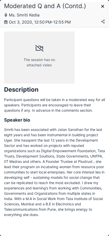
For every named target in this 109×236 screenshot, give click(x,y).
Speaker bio (17, 120)
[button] (102, 6)
